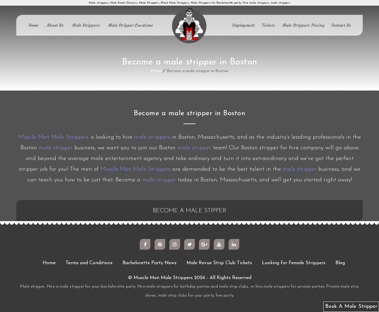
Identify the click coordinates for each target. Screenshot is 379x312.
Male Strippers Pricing (303, 25)
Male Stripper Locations (130, 25)
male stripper (56, 148)
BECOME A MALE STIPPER (190, 211)
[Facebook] (145, 244)
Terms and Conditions (89, 263)
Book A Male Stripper (351, 306)
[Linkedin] (234, 244)
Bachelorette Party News (149, 263)
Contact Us (341, 25)
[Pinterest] (160, 244)
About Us (55, 25)
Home (33, 25)
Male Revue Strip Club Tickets (219, 263)
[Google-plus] (204, 244)
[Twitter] (189, 244)
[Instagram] (174, 244)
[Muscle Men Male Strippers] (189, 26)
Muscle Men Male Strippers (53, 137)
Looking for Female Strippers (293, 263)
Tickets (268, 25)
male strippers (152, 137)
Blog (340, 263)
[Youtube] (219, 244)
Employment (243, 25)
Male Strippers (86, 25)
